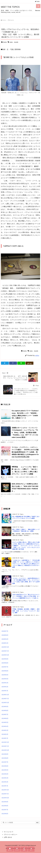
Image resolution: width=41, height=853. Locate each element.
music (11, 42)
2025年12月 (5, 647)
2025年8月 (5, 663)
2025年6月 (5, 671)
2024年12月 (5, 694)
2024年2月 (5, 734)
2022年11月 (5, 794)
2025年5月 (5, 675)
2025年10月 (5, 655)
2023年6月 (5, 766)
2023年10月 (5, 750)
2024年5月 (5, 722)
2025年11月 (5, 651)
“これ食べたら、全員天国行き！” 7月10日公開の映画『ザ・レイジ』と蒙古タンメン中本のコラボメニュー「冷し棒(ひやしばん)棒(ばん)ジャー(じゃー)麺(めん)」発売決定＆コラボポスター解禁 (25, 563)
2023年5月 (5, 770)
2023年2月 (5, 782)
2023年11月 (5, 746)
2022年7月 (5, 809)
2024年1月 (5, 738)
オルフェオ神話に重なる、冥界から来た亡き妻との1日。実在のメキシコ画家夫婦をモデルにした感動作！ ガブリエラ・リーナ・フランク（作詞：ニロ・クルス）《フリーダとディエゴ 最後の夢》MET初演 (25, 545)
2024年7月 (5, 714)
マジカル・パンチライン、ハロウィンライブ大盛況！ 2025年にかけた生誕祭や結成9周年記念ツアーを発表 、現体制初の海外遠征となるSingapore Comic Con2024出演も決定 (25, 452)
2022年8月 (5, 805)
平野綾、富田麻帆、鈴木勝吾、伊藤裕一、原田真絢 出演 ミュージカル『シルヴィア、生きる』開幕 (25, 610)
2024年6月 (5, 718)
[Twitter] (5, 363)
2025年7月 (5, 667)
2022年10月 (5, 798)
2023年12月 (5, 742)
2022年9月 (5, 801)
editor (37, 355)
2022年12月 (5, 790)
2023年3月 (5, 778)
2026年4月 (5, 639)
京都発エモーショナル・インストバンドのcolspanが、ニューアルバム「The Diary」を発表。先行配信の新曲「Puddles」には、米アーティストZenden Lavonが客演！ (25, 432)
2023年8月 (5, 758)
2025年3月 (5, 682)
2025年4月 (5, 679)
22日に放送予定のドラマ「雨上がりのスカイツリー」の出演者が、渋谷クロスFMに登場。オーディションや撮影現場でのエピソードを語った (25, 596)
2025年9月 (5, 659)
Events (12, 20)
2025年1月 (5, 690)
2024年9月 (5, 706)
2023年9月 (5, 754)
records (16, 42)
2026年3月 (5, 643)
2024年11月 (5, 698)
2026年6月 (5, 635)
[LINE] (21, 363)
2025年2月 (5, 686)
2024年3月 (5, 730)
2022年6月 (5, 813)
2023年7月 (5, 762)
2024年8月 (5, 710)
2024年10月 (5, 702)
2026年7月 (5, 631)
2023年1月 (5, 786)
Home (4, 20)
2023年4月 (5, 774)
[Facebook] (13, 363)
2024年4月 (5, 726)
